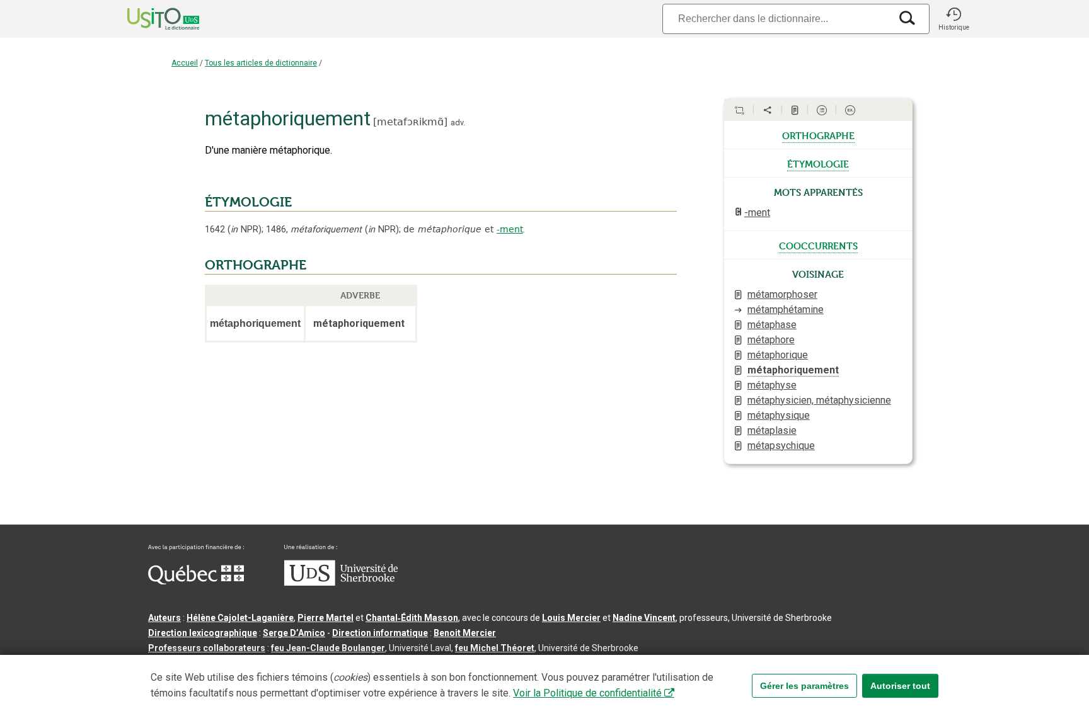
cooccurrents (818, 245)
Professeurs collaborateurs (206, 648)
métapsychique (781, 446)
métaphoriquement (793, 370)
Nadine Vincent (644, 618)
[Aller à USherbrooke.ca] (341, 582)
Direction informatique (380, 633)
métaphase (772, 325)
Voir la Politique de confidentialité (587, 693)
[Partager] (768, 110)
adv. (458, 122)
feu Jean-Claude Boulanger (328, 648)
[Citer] (739, 110)
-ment (510, 229)
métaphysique (778, 415)
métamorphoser (782, 294)
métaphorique (777, 355)
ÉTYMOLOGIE (248, 202)
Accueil (184, 63)
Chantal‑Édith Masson (412, 618)
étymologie (818, 163)
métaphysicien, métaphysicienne (819, 400)
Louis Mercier (571, 618)
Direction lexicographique (202, 633)
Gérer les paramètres (804, 686)
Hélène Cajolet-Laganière (240, 618)
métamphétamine (785, 309)
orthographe (818, 134)
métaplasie (772, 430)
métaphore (771, 340)
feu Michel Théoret (494, 648)
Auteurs (164, 618)
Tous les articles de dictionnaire (261, 63)
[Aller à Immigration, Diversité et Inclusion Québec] (196, 581)
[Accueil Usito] (149, 19)
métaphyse (772, 385)
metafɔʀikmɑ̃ (410, 122)
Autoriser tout (900, 686)
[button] (953, 19)
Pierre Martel (325, 618)
